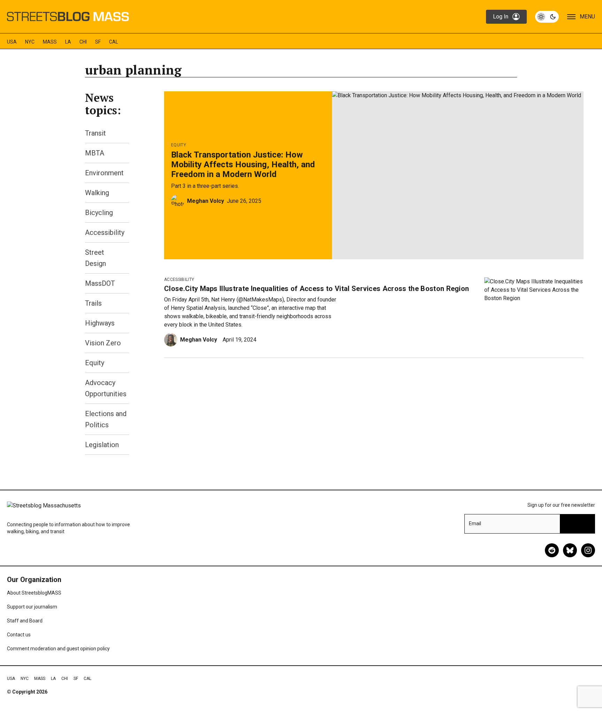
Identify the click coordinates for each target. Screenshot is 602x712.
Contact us (19, 634)
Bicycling (99, 212)
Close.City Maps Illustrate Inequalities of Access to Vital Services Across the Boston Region (316, 288)
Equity (94, 363)
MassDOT (100, 283)
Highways (100, 323)
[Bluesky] (570, 550)
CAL (113, 42)
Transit (95, 133)
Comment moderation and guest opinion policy (58, 648)
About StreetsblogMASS (34, 593)
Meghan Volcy (205, 201)
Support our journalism (32, 607)
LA (68, 42)
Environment (104, 173)
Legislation (102, 445)
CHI (83, 42)
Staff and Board (25, 620)
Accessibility (104, 232)
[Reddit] (552, 550)
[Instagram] (588, 550)
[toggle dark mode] (547, 17)
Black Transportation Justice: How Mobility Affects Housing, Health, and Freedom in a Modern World (243, 164)
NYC (29, 42)
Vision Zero (103, 343)
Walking (97, 193)
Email (475, 523)
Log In (500, 16)
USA (12, 42)
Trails (93, 303)
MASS (50, 42)
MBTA (94, 153)
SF (98, 42)
